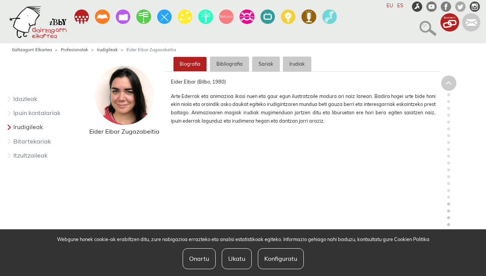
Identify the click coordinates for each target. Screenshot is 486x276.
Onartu (199, 258)
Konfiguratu (280, 258)
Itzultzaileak (30, 155)
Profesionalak (74, 49)
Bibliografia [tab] (229, 64)
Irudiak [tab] (297, 64)
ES (400, 5)
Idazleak (25, 99)
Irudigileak (107, 49)
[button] (425, 25)
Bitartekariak (32, 141)
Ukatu (236, 258)
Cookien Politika (411, 239)
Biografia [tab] (190, 64)
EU (390, 5)
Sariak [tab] (266, 64)
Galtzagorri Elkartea (32, 49)
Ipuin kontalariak (36, 113)
